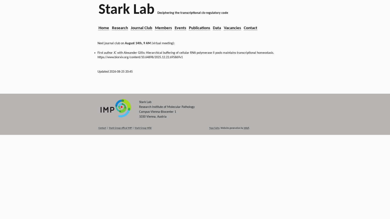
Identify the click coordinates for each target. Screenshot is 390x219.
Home (104, 28)
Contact (250, 28)
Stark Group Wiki (143, 128)
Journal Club (141, 28)
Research (120, 28)
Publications (199, 28)
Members (163, 28)
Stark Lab (127, 10)
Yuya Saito (214, 128)
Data (217, 28)
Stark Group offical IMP (120, 128)
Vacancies (232, 28)
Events (180, 28)
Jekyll (246, 128)
